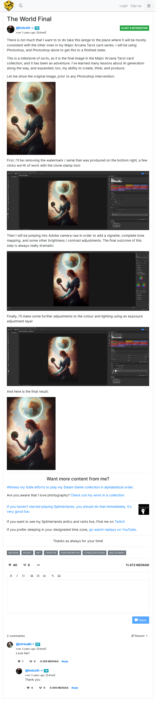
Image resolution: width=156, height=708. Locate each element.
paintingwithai (70, 552)
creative (50, 552)
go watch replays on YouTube (112, 530)
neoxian (13, 552)
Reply (142, 620)
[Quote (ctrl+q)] (32, 575)
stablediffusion (94, 552)
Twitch (120, 522)
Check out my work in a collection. (98, 495)
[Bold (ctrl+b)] (11, 575)
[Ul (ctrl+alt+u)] (44, 575)
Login (124, 6)
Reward (139, 635)
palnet (27, 552)
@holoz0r (23, 28)
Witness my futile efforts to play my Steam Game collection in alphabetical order (70, 487)
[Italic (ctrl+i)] (17, 575)
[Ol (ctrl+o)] (38, 575)
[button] (148, 6)
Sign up (136, 6)
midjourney (117, 552)
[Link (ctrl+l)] (53, 575)
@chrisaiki (24, 644)
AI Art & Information (134, 28)
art (38, 552)
